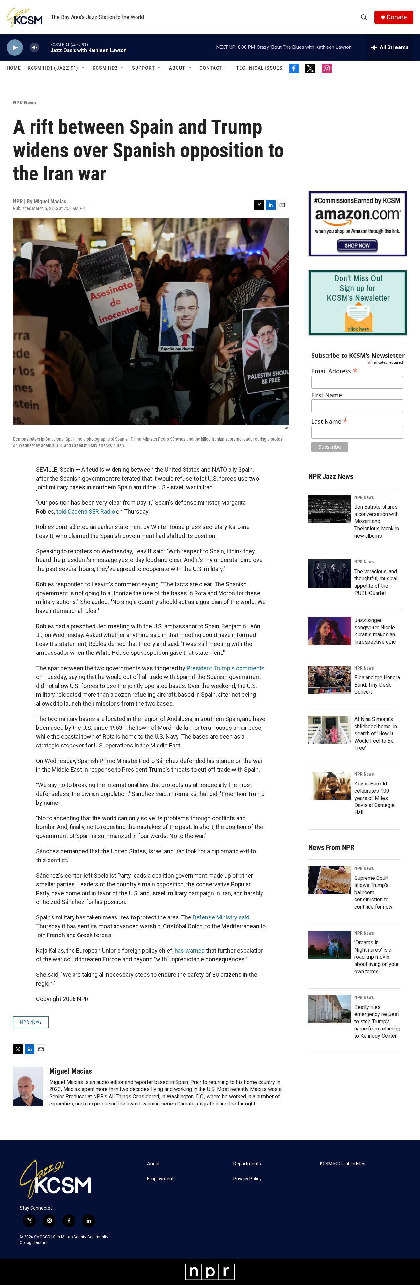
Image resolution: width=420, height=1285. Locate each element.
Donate (397, 17)
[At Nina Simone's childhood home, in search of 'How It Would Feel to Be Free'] (329, 730)
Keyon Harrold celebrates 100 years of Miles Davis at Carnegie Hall (374, 798)
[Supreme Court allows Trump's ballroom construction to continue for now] (329, 880)
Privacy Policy (247, 1178)
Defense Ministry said (221, 917)
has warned (190, 950)
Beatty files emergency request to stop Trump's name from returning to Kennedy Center (377, 1021)
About (177, 68)
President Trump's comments (226, 668)
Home (14, 68)
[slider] (45, 47)
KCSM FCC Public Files (342, 1164)
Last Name (329, 420)
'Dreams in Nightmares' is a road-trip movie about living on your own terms (376, 956)
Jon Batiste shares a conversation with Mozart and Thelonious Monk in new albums (376, 521)
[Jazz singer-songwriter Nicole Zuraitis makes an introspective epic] (329, 631)
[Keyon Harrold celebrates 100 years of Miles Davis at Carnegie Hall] (329, 786)
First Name (326, 395)
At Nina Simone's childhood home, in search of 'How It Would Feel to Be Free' (375, 733)
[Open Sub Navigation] (83, 68)
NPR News (24, 102)
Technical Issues (259, 68)
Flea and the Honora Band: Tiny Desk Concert (377, 684)
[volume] (34, 47)
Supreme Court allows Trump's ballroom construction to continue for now (373, 892)
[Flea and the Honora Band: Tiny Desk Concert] (329, 680)
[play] (15, 47)
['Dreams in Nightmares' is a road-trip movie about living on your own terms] (329, 945)
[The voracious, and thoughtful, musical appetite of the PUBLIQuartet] (329, 573)
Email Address (334, 370)
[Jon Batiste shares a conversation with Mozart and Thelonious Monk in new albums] (329, 509)
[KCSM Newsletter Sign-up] (358, 302)
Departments (247, 1164)
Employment (160, 1178)
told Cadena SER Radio (85, 511)
